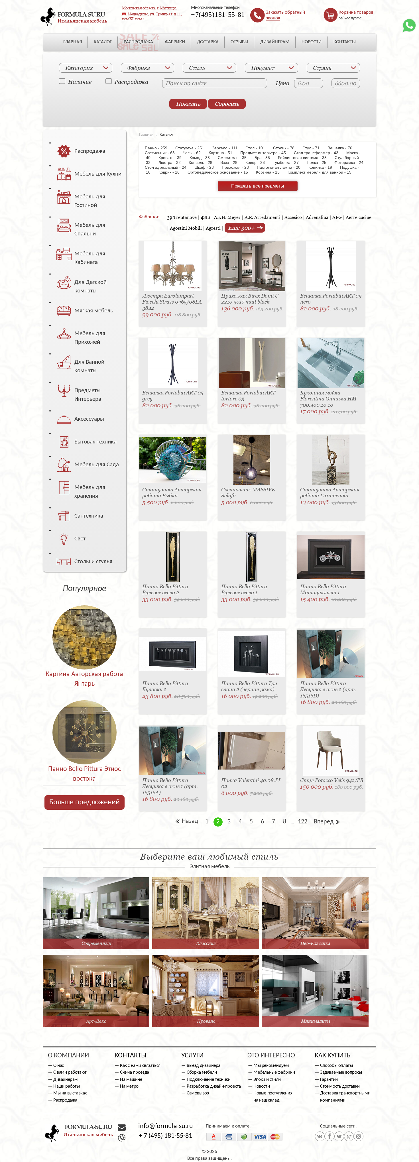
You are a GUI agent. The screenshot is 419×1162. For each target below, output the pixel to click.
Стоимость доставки (340, 1086)
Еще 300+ (242, 227)
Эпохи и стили (267, 1079)
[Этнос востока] (84, 720)
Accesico (293, 217)
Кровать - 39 (172, 157)
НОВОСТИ (312, 42)
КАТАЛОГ (103, 42)
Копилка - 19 (323, 167)
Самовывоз (198, 1093)
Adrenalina (317, 217)
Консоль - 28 (203, 162)
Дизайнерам (65, 1079)
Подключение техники (208, 1079)
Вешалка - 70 (342, 148)
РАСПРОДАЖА (138, 42)
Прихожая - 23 (238, 167)
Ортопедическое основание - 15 (220, 172)
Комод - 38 (202, 157)
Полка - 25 (319, 162)
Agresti (213, 228)
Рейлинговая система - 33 (305, 157)
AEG (337, 217)
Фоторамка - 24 (351, 162)
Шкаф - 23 (207, 167)
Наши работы (66, 1086)
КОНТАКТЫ (344, 42)
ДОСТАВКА (208, 42)
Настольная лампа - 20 (281, 167)
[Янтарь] (84, 625)
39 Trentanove (182, 217)
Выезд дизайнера (203, 1065)
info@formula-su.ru (165, 1126)
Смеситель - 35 (235, 157)
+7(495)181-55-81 (218, 14)
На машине (131, 1079)
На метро (129, 1086)
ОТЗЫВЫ (239, 42)
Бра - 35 (265, 157)
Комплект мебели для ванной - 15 (322, 172)
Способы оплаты (336, 1065)
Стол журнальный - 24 (169, 167)
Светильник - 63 (163, 152)
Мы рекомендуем (271, 1065)
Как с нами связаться (140, 1065)
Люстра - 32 (172, 162)
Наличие (79, 81)
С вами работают (70, 1072)
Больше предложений (84, 802)
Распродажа (131, 81)
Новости (261, 1086)
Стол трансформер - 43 (319, 152)
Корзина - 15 (270, 172)
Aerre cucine (358, 217)
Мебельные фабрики (274, 1072)
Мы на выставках (70, 1093)
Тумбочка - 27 (289, 162)
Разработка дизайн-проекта (214, 1086)
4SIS (205, 217)
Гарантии (329, 1079)
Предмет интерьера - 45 (266, 152)
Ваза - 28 (231, 162)
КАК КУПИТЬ (333, 1055)
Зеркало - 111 (227, 148)
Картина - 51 (223, 152)
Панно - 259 (159, 148)
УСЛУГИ (192, 1055)
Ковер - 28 (258, 162)
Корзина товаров (356, 12)
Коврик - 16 (171, 172)
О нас (58, 1065)
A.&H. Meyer (227, 217)
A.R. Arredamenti (262, 217)
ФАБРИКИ (175, 42)
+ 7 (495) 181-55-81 (165, 1136)
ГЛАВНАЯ (72, 42)
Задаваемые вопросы (341, 1072)
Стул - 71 (313, 148)
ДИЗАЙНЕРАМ (275, 42)
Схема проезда (134, 1072)
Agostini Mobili (186, 228)
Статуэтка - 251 (192, 148)
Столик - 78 (286, 148)
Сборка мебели (202, 1072)
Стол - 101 (258, 148)
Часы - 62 (195, 152)
